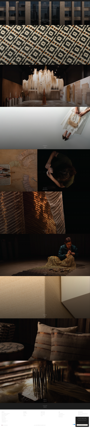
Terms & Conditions (61, 413)
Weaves (45, 231)
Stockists (42, 415)
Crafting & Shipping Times (61, 414)
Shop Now (45, 358)
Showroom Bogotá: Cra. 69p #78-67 (6, 413)
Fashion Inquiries (3, 417)
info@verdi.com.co (4, 419)
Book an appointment (4, 418)
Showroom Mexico (43, 414)
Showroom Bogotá (43, 413)
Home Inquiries (3, 416)
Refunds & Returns (61, 416)
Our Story (24, 414)
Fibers (45, 316)
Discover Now (45, 22)
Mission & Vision (25, 413)
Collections (45, 62)
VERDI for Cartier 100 (45, 189)
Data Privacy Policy (61, 415)
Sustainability (24, 415)
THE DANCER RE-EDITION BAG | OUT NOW (45, 0)
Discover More (45, 104)
